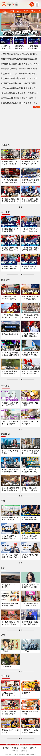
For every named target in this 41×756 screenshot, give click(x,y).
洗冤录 (5, 651)
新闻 (12, 11)
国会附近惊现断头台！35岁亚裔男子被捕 (10, 372)
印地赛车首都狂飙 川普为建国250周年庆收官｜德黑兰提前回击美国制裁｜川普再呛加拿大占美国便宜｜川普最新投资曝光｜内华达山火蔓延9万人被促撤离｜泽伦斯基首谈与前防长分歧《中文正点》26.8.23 (30, 181)
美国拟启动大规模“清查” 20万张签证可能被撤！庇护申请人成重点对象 (20, 47)
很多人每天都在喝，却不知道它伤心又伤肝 (30, 586)
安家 (19, 11)
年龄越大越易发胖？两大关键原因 (30, 423)
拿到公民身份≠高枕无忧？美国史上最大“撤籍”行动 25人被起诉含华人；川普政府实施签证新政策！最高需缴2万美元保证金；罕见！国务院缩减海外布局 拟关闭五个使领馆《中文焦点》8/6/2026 (10, 249)
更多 (36, 107)
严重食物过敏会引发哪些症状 (30, 404)
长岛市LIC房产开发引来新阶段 (10, 452)
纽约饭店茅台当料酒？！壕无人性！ (8, 694)
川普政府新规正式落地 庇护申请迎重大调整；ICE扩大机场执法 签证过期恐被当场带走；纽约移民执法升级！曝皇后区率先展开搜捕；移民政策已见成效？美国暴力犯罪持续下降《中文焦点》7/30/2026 (30, 249)
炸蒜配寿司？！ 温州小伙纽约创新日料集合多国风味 (30, 731)
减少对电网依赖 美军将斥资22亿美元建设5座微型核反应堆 (20, 93)
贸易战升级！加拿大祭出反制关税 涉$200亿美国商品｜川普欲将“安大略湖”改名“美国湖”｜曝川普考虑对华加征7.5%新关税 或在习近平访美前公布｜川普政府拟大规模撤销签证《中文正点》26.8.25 (30, 163)
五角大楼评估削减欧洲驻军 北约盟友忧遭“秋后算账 (30, 298)
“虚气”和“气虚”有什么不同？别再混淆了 (10, 423)
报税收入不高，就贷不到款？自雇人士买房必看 (10, 556)
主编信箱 (15, 751)
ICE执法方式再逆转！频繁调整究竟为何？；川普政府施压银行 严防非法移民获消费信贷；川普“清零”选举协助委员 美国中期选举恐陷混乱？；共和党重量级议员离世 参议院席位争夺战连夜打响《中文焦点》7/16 (30, 267)
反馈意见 (15, 748)
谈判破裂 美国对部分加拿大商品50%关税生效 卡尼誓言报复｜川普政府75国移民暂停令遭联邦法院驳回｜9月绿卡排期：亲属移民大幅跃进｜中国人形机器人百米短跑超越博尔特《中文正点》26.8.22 (10, 200)
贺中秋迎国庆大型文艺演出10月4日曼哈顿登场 (10, 623)
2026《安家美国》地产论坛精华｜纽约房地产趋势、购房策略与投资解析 (30, 471)
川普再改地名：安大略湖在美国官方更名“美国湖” (20, 73)
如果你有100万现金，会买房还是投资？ (10, 537)
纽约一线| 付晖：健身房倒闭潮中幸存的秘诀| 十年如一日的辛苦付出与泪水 (30, 537)
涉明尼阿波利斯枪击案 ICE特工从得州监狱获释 (20, 83)
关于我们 (6, 748)
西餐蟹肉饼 (26, 693)
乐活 (26, 11)
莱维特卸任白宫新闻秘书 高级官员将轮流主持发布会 (20, 64)
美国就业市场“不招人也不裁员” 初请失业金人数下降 (20, 98)
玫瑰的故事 (7, 666)
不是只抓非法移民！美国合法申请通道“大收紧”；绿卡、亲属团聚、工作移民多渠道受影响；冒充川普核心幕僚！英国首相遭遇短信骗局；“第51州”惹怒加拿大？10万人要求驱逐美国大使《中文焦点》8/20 (10, 230)
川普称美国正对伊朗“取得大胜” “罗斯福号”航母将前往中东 (20, 78)
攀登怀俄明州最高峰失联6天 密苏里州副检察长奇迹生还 (20, 68)
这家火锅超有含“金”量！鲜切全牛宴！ (9, 713)
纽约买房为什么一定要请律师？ (30, 556)
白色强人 (26, 651)
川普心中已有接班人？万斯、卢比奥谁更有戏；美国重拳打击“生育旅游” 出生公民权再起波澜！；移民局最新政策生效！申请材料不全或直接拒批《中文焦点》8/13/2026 (30, 230)
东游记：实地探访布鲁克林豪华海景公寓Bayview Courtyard (10, 471)
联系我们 (24, 748)
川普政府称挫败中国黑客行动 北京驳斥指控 (10, 316)
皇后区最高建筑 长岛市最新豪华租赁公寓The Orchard (10, 489)
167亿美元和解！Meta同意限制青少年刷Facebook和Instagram (30, 354)
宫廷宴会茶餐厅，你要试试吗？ (10, 731)
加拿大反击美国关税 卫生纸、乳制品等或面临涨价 (30, 372)
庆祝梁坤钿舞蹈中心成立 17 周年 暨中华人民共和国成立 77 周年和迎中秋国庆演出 (30, 605)
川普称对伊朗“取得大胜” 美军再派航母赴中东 (10, 298)
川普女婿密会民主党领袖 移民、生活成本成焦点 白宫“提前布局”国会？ (34, 47)
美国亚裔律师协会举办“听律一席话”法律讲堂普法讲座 (30, 623)
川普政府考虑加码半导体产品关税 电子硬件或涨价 (30, 316)
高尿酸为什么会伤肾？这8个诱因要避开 (10, 404)
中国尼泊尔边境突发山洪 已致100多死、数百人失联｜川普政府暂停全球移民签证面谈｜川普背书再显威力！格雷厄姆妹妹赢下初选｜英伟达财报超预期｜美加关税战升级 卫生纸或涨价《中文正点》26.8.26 (10, 163)
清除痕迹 (24, 751)
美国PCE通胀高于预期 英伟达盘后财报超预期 (10, 354)
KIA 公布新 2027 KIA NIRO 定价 (10, 586)
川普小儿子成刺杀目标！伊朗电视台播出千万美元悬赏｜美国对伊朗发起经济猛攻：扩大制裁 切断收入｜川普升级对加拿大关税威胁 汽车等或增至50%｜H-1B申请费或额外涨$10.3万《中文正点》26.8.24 (10, 181)
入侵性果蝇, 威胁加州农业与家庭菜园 (10, 605)
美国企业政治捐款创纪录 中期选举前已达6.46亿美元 (20, 88)
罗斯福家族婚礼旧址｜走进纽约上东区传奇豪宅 (30, 489)
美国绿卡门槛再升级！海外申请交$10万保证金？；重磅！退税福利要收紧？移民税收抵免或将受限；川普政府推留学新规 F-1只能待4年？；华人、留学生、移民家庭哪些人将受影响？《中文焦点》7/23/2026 (10, 267)
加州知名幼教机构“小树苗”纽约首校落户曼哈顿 (10, 519)
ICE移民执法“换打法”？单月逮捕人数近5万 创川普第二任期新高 (6, 47)
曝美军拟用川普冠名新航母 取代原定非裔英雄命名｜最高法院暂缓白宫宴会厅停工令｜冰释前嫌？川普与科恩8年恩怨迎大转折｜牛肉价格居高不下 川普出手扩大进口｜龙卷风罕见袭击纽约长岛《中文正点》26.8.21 (30, 200)
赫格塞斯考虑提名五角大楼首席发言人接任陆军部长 (20, 59)
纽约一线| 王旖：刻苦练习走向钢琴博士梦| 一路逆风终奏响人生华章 (30, 519)
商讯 (33, 11)
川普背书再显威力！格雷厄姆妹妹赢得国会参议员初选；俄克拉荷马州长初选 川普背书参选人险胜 (30, 335)
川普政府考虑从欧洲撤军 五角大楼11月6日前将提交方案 (20, 103)
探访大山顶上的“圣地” (10, 334)
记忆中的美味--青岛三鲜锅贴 (30, 713)
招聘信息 (33, 748)
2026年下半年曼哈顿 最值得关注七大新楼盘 (30, 452)
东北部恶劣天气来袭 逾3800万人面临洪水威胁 (20, 54)
